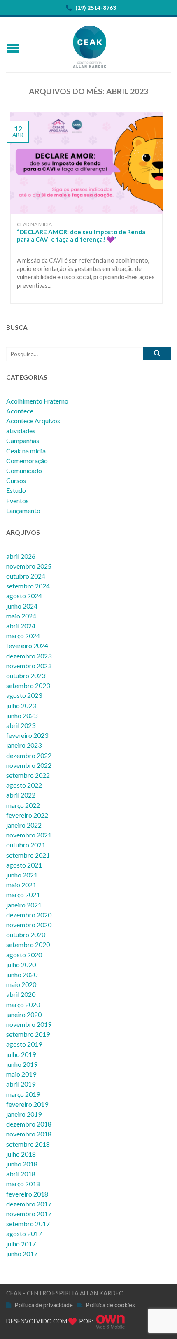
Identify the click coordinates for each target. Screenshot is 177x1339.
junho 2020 (21, 974)
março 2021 (23, 894)
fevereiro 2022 (27, 815)
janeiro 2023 (24, 745)
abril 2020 (20, 994)
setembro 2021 (28, 855)
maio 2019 (21, 1074)
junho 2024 (21, 606)
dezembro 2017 (28, 1204)
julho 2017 (21, 1244)
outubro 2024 (25, 576)
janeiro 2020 (24, 1014)
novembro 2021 (28, 835)
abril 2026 (20, 556)
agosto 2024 (24, 596)
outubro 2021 (25, 845)
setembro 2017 (28, 1223)
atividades (20, 430)
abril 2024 (20, 626)
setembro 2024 (28, 586)
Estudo (16, 490)
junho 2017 (21, 1253)
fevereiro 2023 (27, 735)
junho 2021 (21, 875)
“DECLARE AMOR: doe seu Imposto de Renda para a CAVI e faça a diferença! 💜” (81, 235)
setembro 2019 (28, 1034)
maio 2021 (21, 885)
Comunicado (24, 470)
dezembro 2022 (28, 755)
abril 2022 (20, 795)
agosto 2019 (24, 1044)
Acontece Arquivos (33, 421)
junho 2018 (21, 1164)
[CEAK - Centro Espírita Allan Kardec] (89, 44)
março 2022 (23, 805)
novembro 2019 (28, 1024)
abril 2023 (20, 725)
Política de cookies (110, 1305)
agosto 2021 (24, 865)
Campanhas (22, 440)
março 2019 (23, 1094)
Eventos (17, 500)
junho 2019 (21, 1064)
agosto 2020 (24, 955)
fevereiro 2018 (27, 1194)
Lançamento (23, 510)
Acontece (19, 411)
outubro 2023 (25, 675)
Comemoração (27, 460)
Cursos (16, 480)
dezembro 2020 (28, 915)
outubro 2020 (25, 934)
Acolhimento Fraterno (37, 401)
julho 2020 (21, 964)
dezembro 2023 (28, 656)
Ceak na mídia (34, 224)
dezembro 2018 (28, 1124)
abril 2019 (20, 1084)
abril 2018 (20, 1174)
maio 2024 (21, 616)
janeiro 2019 (24, 1114)
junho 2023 (21, 715)
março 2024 (23, 635)
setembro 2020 (28, 944)
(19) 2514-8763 (95, 8)
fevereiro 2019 (27, 1104)
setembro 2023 (28, 685)
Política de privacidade (43, 1305)
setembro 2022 (28, 775)
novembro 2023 (28, 666)
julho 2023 (21, 705)
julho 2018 (21, 1154)
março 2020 (23, 1004)
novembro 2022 (28, 765)
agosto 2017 (24, 1233)
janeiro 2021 (24, 905)
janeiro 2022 (24, 825)
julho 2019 (21, 1054)
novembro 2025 (28, 566)
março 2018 (23, 1183)
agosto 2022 (24, 785)
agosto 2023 (24, 695)
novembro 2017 (28, 1214)
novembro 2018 (28, 1134)
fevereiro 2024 (27, 645)
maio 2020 (21, 984)
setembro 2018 (28, 1144)
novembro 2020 (28, 924)
